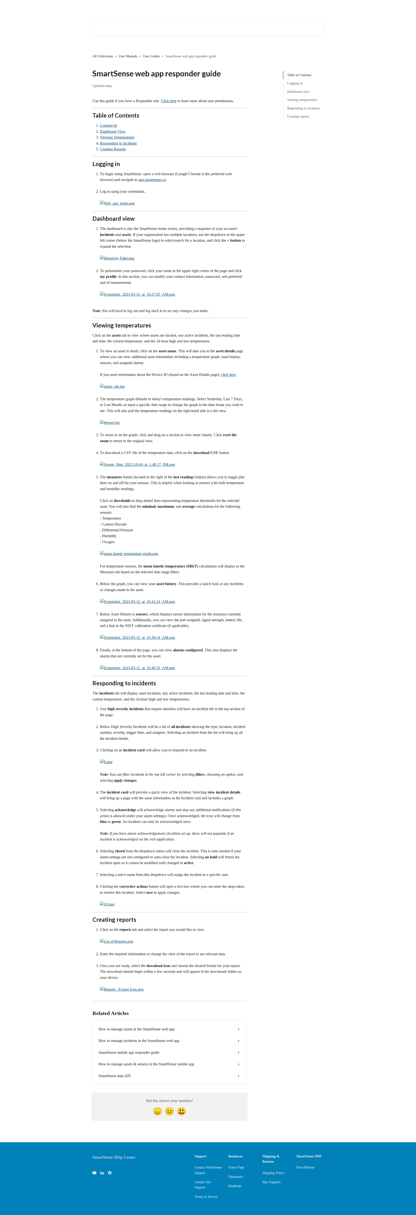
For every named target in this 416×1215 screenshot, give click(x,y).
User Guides (151, 56)
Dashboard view (298, 91)
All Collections (102, 56)
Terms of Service (206, 1197)
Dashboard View (113, 131)
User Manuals (128, 56)
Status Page (236, 1167)
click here (228, 375)
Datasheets (235, 1177)
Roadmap (234, 1186)
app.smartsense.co (152, 180)
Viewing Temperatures (117, 137)
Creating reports (298, 116)
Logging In (108, 125)
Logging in (294, 83)
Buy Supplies (271, 1182)
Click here (168, 101)
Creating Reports (113, 149)
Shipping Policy (273, 1173)
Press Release (305, 1167)
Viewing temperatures (302, 100)
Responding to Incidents (118, 143)
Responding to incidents (303, 108)
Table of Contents (299, 75)
